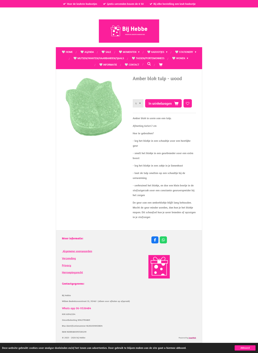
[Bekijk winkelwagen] (160, 64)
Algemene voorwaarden (77, 251)
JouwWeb (192, 338)
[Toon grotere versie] (159, 266)
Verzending (69, 258)
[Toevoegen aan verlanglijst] (187, 103)
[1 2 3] (138, 103)
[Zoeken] (149, 63)
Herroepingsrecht (72, 272)
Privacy (66, 265)
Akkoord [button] (245, 347)
